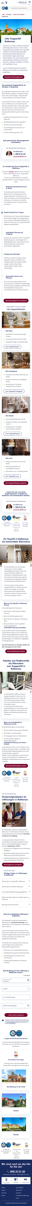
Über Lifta (4, 1193)
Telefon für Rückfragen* (10, 1006)
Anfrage (11, 171)
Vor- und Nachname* (9, 997)
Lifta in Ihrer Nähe (18, 14)
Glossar (3, 1187)
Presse (17, 1198)
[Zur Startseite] (4, 3)
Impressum (18, 1193)
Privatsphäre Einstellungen (22, 1195)
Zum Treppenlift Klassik (13, 434)
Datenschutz (19, 1190)
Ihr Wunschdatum (7, 979)
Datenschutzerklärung (12, 1022)
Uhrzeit (5, 989)
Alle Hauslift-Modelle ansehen (16, 651)
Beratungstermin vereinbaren (13, 864)
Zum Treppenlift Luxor (12, 476)
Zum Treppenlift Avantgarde (14, 391)
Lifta (3, 14)
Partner (3, 1195)
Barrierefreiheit (19, 1187)
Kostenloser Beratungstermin (14, 77)
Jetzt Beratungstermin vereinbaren (16, 301)
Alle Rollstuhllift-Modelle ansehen (16, 766)
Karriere (3, 1190)
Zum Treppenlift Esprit (12, 347)
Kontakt (9, 14)
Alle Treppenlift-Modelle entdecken (16, 483)
